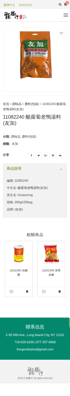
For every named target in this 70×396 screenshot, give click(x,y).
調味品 (17, 104)
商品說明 (14, 168)
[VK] (60, 155)
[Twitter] (38, 155)
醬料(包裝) (32, 104)
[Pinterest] (53, 155)
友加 (15, 143)
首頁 (6, 104)
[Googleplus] (46, 155)
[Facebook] (31, 155)
